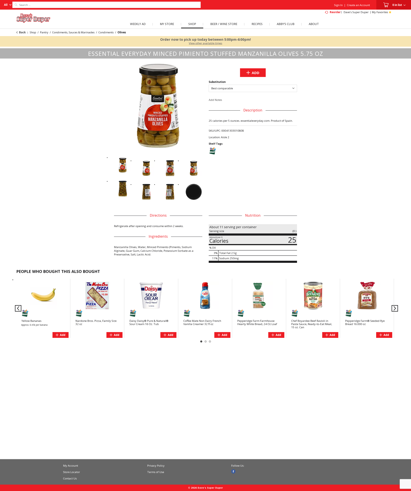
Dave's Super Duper (356, 12)
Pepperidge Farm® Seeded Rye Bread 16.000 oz (365, 322)
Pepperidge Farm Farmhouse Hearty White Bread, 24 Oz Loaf (257, 322)
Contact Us (70, 478)
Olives (122, 32)
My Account (70, 465)
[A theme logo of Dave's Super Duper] (33, 22)
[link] (233, 471)
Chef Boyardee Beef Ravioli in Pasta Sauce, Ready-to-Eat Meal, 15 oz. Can (311, 324)
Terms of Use (155, 472)
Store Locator (71, 472)
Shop (33, 32)
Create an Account (358, 5)
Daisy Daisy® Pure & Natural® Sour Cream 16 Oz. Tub (148, 322)
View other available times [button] (205, 43)
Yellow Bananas (31, 321)
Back (22, 32)
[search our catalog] (15, 5)
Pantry (44, 32)
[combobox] (7, 5)
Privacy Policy (156, 465)
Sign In (338, 5)
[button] (122, 165)
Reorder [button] (335, 12)
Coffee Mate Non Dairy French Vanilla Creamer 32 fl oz (202, 322)
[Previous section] (17, 308)
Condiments (106, 32)
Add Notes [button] (215, 100)
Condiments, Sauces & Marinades (73, 32)
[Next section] (394, 308)
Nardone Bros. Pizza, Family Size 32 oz (96, 322)
